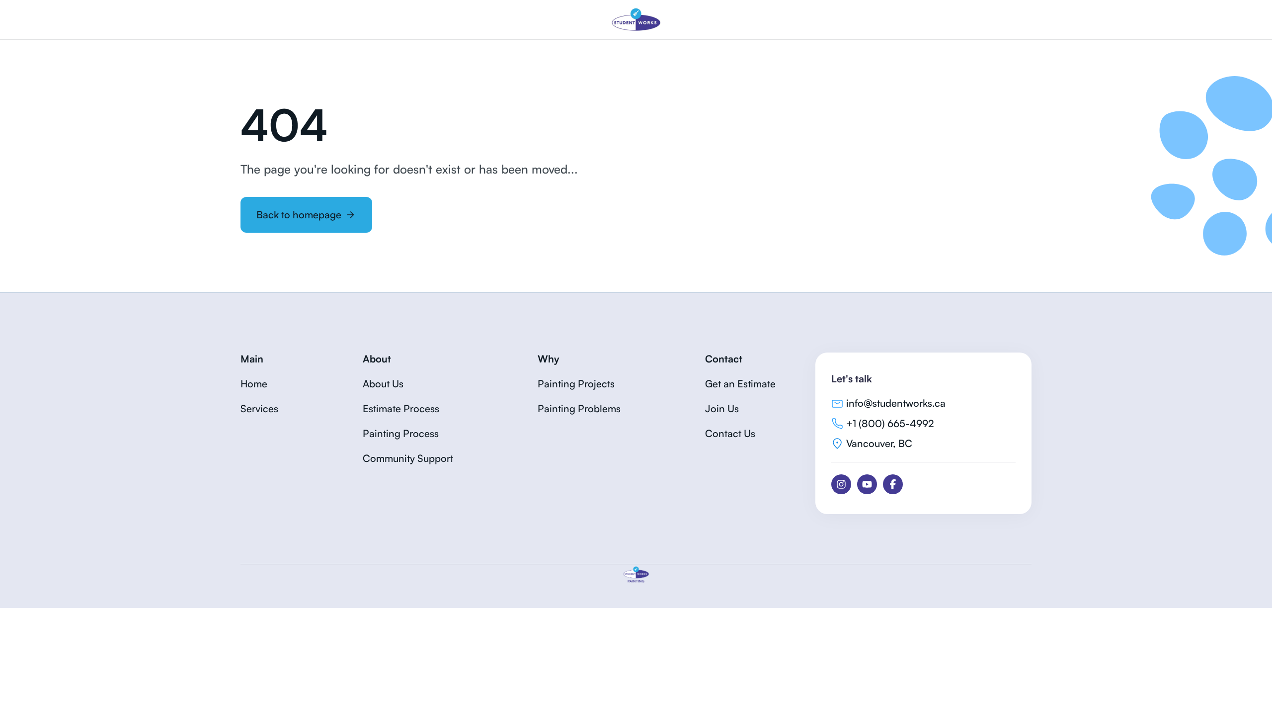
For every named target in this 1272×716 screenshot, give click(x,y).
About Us (383, 383)
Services (259, 408)
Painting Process (401, 433)
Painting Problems (579, 408)
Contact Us (730, 433)
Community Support (408, 458)
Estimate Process (401, 408)
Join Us (722, 408)
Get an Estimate (740, 383)
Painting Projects (576, 383)
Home (253, 383)
